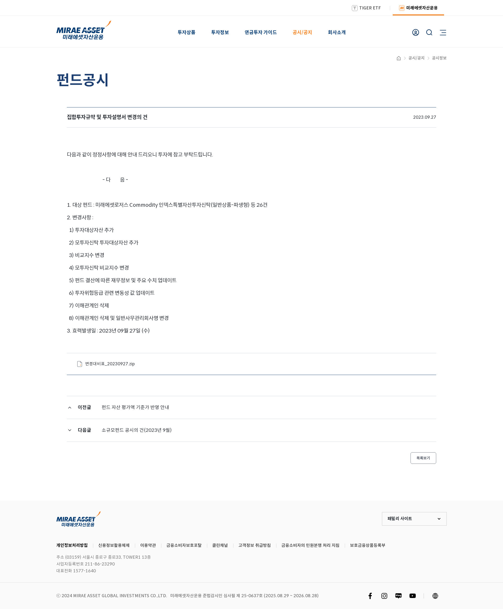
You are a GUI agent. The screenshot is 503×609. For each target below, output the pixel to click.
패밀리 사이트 (399, 518)
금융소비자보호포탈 (184, 545)
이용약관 (148, 545)
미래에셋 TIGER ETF (78, 519)
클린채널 (220, 545)
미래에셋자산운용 (422, 8)
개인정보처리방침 (72, 545)
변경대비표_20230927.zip (110, 364)
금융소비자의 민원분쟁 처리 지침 (310, 545)
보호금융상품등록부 (367, 545)
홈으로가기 (398, 58)
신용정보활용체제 (114, 545)
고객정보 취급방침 (254, 545)
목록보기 (423, 458)
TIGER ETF (370, 8)
